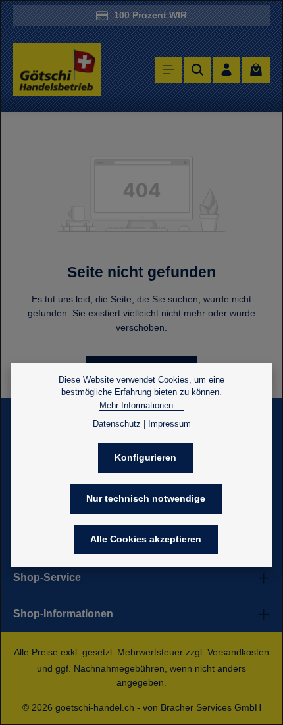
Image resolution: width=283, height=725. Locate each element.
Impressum (169, 424)
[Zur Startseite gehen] (57, 70)
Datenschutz (117, 424)
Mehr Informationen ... (141, 405)
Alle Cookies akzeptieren (145, 539)
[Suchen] (197, 70)
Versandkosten (238, 652)
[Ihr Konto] (226, 70)
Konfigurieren (145, 457)
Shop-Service (47, 577)
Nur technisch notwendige (145, 498)
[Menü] (168, 70)
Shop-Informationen (63, 613)
